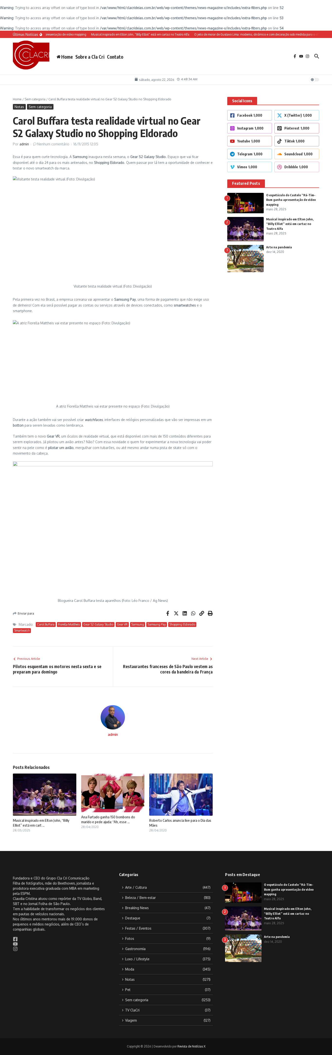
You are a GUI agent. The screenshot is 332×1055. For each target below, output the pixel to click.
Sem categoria (35, 99)
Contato (115, 57)
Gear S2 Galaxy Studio (98, 624)
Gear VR (122, 624)
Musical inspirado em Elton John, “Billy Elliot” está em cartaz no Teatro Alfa (290, 224)
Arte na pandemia (279, 247)
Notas (19, 107)
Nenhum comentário (53, 144)
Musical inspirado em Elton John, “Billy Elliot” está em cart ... (41, 822)
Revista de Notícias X (191, 1046)
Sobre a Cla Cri (90, 57)
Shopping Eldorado (182, 624)
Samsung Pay (157, 624)
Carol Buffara (45, 624)
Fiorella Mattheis (69, 624)
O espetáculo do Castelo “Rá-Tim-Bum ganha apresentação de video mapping (291, 199)
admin (24, 144)
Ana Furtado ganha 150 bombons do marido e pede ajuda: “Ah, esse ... (108, 819)
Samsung (137, 624)
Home (17, 99)
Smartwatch (22, 630)
